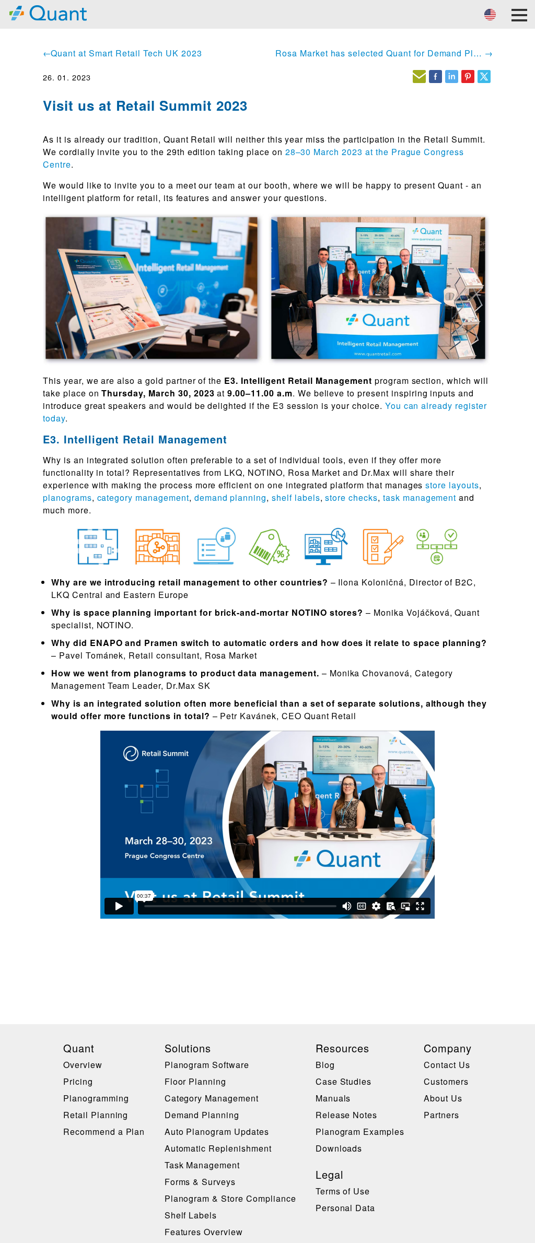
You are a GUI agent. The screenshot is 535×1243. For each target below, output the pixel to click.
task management (419, 497)
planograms (67, 497)
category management (143, 497)
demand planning (230, 497)
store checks (351, 497)
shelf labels (296, 497)
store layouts (452, 485)
